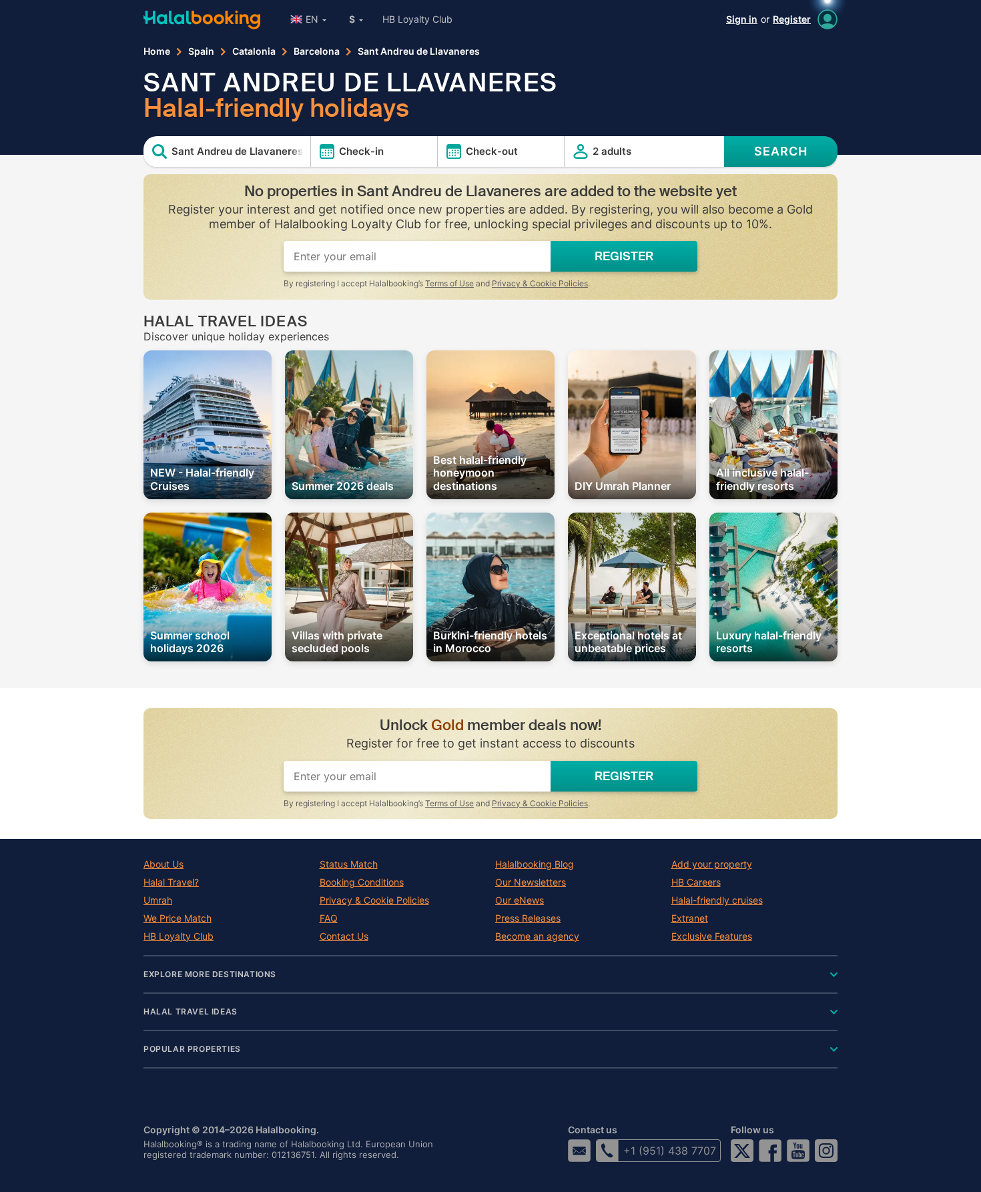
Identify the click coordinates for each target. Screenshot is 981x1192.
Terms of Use (449, 283)
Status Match (349, 864)
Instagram (826, 1150)
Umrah (157, 900)
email (579, 1150)
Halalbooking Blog (534, 864)
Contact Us (344, 936)
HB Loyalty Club (417, 19)
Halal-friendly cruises (717, 900)
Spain (201, 51)
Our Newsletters (530, 882)
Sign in (741, 19)
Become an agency (537, 936)
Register (792, 19)
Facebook (770, 1150)
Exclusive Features (711, 936)
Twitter (742, 1150)
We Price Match (177, 918)
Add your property (711, 864)
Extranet (689, 918)
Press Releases (528, 918)
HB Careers (696, 882)
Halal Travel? (171, 882)
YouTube (798, 1150)
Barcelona (317, 51)
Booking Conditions (362, 882)
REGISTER (624, 256)
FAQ (329, 918)
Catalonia (254, 51)
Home (156, 51)
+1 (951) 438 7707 (669, 1150)
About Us (163, 864)
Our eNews (519, 900)
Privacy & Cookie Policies (540, 283)
